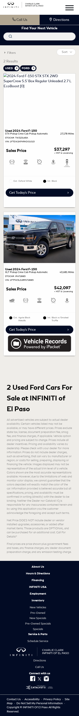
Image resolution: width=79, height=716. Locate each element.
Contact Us (14, 699)
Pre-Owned (37, 612)
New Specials (37, 618)
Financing (38, 580)
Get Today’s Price (22, 193)
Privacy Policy (52, 699)
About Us (38, 566)
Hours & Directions (38, 573)
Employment (38, 593)
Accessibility (32, 699)
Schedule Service (37, 641)
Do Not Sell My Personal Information (39, 703)
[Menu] (69, 8)
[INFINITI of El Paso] (23, 4)
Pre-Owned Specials (38, 623)
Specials (38, 629)
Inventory (38, 600)
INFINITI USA (38, 587)
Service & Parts (37, 634)
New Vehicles (38, 607)
